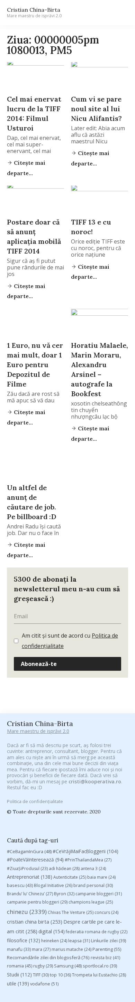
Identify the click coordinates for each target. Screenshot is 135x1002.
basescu (20, 885)
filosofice (23, 940)
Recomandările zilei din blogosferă (48, 957)
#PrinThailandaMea (88, 860)
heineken (54, 941)
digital (51, 931)
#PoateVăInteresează (35, 860)
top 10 (60, 975)
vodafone (44, 984)
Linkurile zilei (108, 941)
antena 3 (93, 868)
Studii (19, 974)
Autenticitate (69, 877)
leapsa (79, 941)
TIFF (41, 975)
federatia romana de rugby (96, 932)
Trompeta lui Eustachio (99, 975)
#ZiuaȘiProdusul (27, 868)
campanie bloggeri (98, 894)
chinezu (27, 912)
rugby (43, 966)
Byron (64, 894)
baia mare (101, 877)
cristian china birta (34, 921)
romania (19, 966)
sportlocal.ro (100, 966)
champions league (91, 902)
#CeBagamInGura (29, 851)
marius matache (71, 949)
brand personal (93, 885)
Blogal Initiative (53, 885)
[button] (120, 12)
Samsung (68, 966)
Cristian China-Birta (34, 12)
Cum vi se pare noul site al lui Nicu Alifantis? (96, 109)
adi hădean (64, 868)
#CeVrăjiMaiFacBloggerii (85, 851)
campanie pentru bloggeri (37, 902)
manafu (19, 949)
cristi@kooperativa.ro (95, 781)
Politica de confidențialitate (35, 801)
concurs (106, 912)
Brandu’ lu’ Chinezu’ (30, 894)
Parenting (106, 949)
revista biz (105, 957)
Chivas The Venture (70, 912)
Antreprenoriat (29, 877)
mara (41, 949)
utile (18, 983)
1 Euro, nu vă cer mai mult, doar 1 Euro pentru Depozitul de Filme (35, 364)
